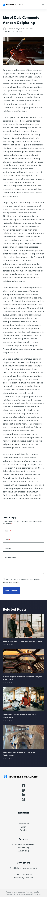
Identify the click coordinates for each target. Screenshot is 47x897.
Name (8, 531)
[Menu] (43, 5)
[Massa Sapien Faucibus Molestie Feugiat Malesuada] (23, 661)
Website (8, 548)
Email (7, 540)
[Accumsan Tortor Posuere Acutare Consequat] (23, 699)
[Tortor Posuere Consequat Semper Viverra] (23, 626)
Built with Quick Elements (31, 894)
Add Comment (11, 557)
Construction (8, 31)
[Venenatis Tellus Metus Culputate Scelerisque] (23, 737)
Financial (18, 31)
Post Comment (11, 591)
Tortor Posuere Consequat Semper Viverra (23, 641)
